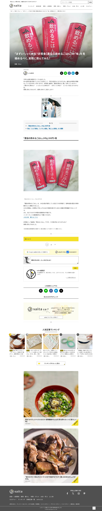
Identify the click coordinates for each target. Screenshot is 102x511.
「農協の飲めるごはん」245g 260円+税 (38, 126)
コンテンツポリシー (45, 504)
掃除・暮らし (57, 6)
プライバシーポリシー (55, 504)
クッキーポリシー (65, 504)
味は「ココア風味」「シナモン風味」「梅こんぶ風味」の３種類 (45, 128)
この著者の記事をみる (71, 277)
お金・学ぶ (75, 6)
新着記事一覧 (31, 499)
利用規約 (37, 504)
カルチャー (89, 6)
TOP (11, 11)
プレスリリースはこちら (22, 504)
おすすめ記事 (31, 504)
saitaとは (40, 499)
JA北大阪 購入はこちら (31, 217)
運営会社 (72, 504)
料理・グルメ (67, 6)
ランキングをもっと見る (52, 363)
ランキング (31, 6)
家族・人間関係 (47, 6)
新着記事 (38, 6)
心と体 (82, 6)
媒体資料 (78, 504)
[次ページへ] (51, 239)
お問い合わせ (12, 504)
